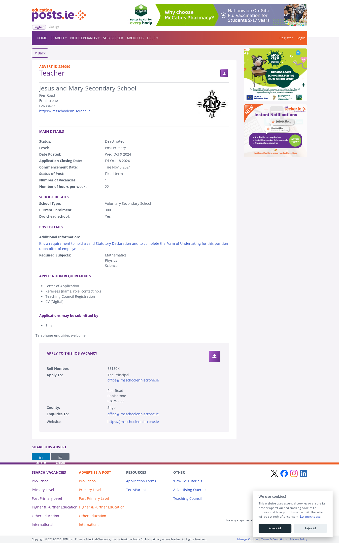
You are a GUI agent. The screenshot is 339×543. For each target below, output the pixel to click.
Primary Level (43, 489)
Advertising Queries (189, 489)
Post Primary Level (47, 498)
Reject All (310, 528)
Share (41, 456)
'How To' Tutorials (187, 481)
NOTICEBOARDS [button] (83, 38)
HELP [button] (151, 38)
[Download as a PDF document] (224, 73)
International (42, 524)
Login (301, 38)
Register (286, 38)
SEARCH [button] (57, 38)
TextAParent (136, 489)
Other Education (45, 515)
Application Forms (141, 481)
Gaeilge (54, 27)
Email (60, 456)
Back (41, 53)
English (39, 27)
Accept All (275, 528)
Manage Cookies (247, 539)
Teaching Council (187, 498)
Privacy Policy (298, 539)
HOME (42, 38)
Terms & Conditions (274, 539)
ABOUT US (135, 38)
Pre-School (40, 481)
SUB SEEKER (113, 38)
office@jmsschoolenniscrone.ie (133, 380)
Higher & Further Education (54, 507)
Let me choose (310, 517)
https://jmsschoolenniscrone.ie (65, 111)
